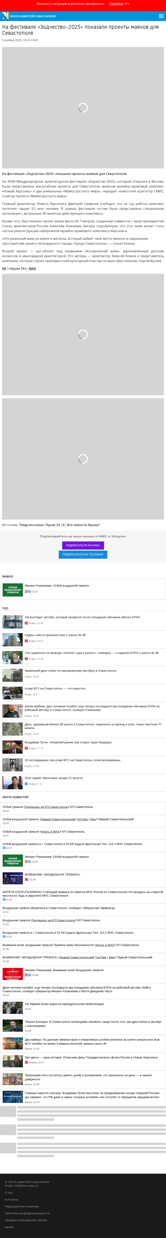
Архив (9, 1227)
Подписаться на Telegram (83, 554)
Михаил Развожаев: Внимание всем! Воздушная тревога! (64, 970)
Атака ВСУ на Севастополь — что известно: (55, 688)
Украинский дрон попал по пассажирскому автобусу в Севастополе (70, 670)
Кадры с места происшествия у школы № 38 (55, 635)
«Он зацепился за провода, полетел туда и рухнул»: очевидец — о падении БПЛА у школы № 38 (92, 652)
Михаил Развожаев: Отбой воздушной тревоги (57, 585)
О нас (9, 1192)
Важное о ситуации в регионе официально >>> (83, 3)
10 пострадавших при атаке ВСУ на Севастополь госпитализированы (72, 760)
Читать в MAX (50, 831)
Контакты (11, 1199)
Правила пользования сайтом (26, 1220)
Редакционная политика (22, 1206)
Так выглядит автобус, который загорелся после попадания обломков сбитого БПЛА (82, 617)
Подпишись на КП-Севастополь (46, 807)
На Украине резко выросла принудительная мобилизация (64, 1004)
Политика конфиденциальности (27, 1213)
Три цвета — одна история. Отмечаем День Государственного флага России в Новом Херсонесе (91, 1057)
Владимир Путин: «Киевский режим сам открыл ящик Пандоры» (68, 742)
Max (93, 819)
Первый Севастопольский (58, 819)
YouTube (82, 819)
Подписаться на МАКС (83, 545)
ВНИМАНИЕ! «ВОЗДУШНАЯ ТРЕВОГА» (52, 874)
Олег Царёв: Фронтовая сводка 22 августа (54, 778)
